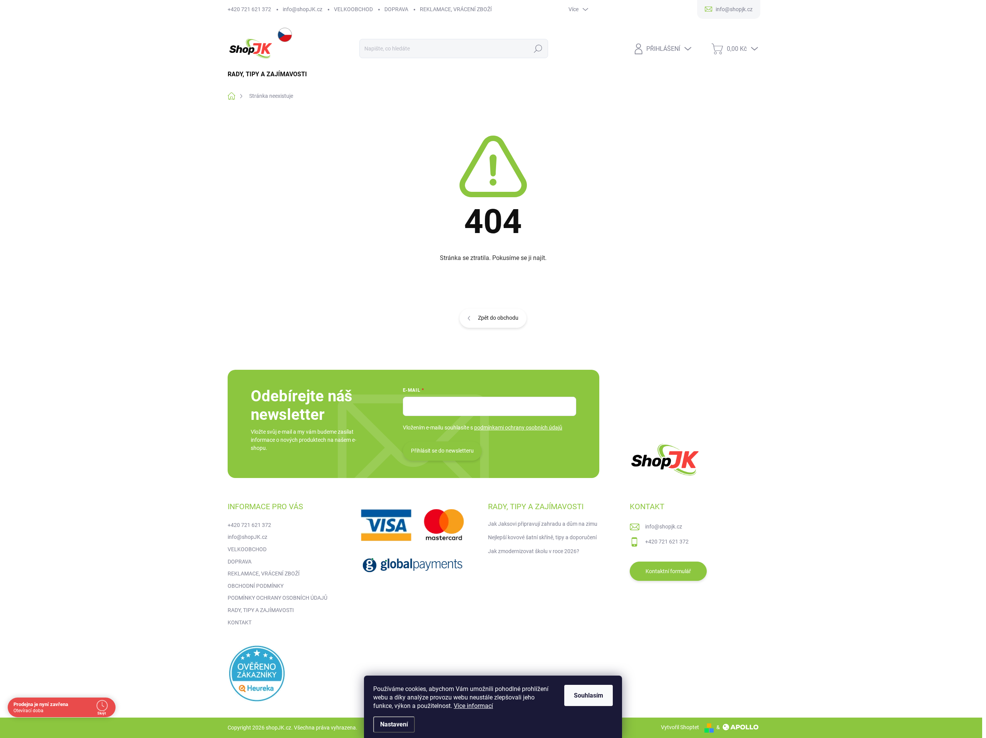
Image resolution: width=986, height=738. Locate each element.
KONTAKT (240, 622)
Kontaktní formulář (668, 571)
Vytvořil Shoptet (680, 727)
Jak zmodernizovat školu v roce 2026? (533, 551)
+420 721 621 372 (249, 9)
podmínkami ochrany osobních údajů (518, 427)
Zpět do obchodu (498, 318)
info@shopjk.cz (663, 526)
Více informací (473, 705)
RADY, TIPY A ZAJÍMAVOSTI (261, 610)
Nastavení (394, 724)
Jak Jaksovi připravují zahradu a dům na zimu (542, 524)
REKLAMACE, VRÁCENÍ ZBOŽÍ (456, 9)
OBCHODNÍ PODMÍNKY (255, 586)
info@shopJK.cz (302, 9)
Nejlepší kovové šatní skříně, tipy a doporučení (542, 537)
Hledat (538, 48)
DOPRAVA (396, 9)
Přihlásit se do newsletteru (442, 451)
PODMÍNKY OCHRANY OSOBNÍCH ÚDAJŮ (277, 598)
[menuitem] (270, 74)
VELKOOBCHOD (353, 9)
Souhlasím (588, 695)
